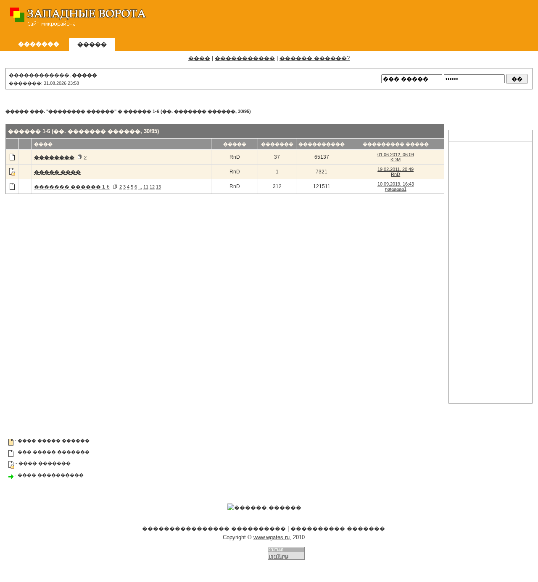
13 (158, 186)
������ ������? (315, 58)
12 (152, 186)
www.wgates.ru (271, 537)
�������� (54, 157)
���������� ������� (337, 528)
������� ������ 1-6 (72, 187)
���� (199, 58)
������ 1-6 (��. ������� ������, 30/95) (187, 111)
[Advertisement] (379, 19)
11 (145, 186)
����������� (245, 58)
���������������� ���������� (214, 528)
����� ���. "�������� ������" (60, 111)
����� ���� (57, 172)
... (140, 186)
